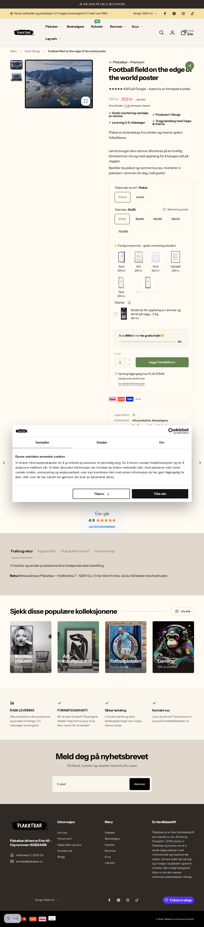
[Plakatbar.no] (30, 830)
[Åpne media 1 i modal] (59, 84)
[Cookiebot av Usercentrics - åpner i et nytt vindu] (171, 431)
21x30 (122, 219)
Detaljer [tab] (102, 442)
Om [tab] (161, 442)
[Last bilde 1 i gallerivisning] (16, 65)
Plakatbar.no (169, 919)
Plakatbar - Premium (126, 62)
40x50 (157, 219)
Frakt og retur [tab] (22, 551)
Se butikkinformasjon (131, 383)
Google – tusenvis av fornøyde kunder (162, 89)
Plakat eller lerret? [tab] (75, 551)
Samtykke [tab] (42, 442)
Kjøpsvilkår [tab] (47, 551)
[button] (52, 27)
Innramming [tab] (104, 551)
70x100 (123, 231)
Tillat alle (160, 493)
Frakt (127, 105)
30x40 (139, 219)
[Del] (189, 65)
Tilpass (99, 493)
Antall (117, 353)
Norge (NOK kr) (143, 13)
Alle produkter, (142, 420)
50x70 (176, 219)
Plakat (122, 197)
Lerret (140, 197)
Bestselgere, (160, 420)
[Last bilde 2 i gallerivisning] (16, 76)
